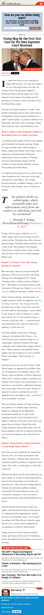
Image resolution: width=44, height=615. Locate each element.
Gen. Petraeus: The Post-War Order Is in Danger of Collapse (21, 576)
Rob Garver (6, 73)
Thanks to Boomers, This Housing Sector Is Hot (21, 564)
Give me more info (7, 607)
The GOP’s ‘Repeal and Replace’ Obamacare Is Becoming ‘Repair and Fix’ (21, 553)
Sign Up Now (35, 28)
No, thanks (16, 611)
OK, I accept (6, 611)
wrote (34, 336)
